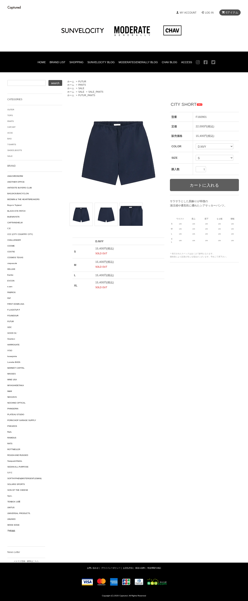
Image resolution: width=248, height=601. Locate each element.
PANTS (82, 85)
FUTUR (82, 81)
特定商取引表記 (154, 568)
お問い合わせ (93, 568)
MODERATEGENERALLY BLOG (138, 62)
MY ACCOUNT (188, 12)
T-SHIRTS (11, 144)
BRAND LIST (57, 62)
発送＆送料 (140, 568)
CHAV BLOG (169, 62)
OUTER (10, 110)
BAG (9, 139)
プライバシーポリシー (111, 568)
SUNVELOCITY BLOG (101, 62)
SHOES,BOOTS (14, 150)
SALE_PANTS (95, 92)
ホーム (70, 81)
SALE (81, 88)
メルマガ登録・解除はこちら (26, 561)
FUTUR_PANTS (86, 95)
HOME (42, 62)
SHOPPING (76, 62)
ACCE (10, 133)
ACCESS (186, 62)
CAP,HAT (11, 127)
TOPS (10, 115)
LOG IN (209, 12)
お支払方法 (128, 568)
